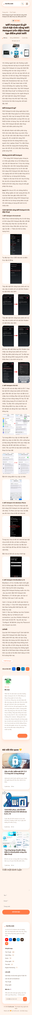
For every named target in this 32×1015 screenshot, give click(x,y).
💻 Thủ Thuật (16, 21)
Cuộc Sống (9, 955)
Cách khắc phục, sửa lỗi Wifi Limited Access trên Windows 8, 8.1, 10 (15, 811)
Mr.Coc (5, 38)
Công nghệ (9, 961)
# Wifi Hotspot (7, 661)
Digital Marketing (11, 967)
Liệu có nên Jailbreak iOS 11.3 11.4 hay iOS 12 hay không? (15, 772)
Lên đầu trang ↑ (24, 1011)
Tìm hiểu (9, 964)
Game (8, 958)
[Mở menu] (27, 4)
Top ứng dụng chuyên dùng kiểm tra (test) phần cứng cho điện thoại (15, 852)
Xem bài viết (22, 735)
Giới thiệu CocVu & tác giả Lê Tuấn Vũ (15, 975)
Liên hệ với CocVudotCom (12, 979)
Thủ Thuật (13, 12)
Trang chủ (5, 12)
